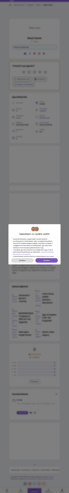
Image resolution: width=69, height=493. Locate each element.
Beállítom (22, 260)
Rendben (46, 260)
